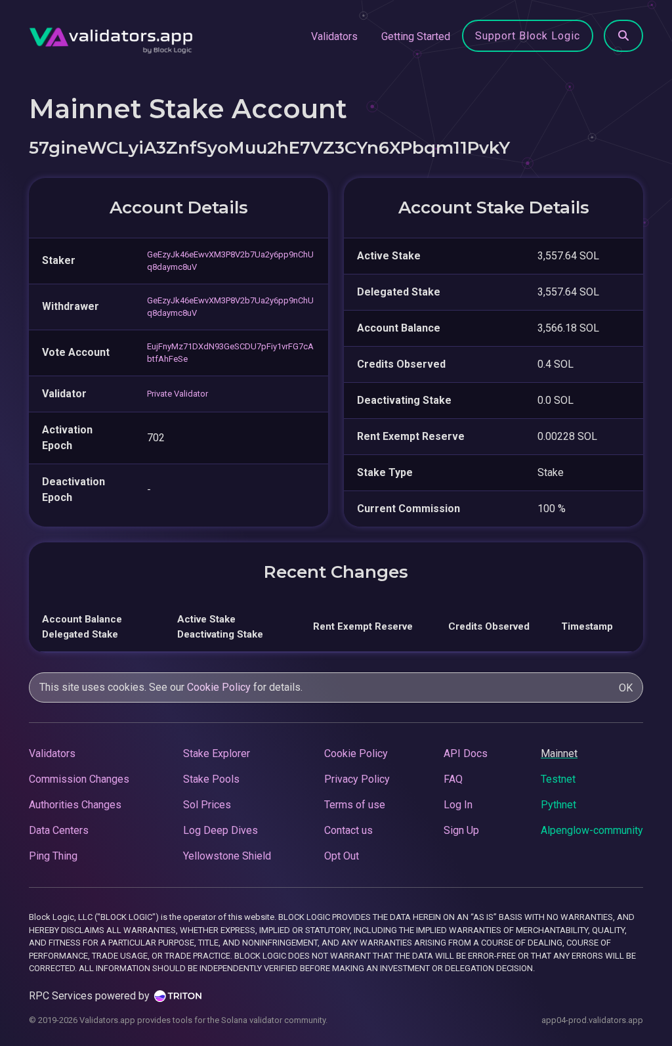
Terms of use (354, 804)
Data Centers (59, 830)
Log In (458, 804)
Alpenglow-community (592, 830)
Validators (334, 36)
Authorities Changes (75, 804)
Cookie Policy (219, 687)
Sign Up (461, 830)
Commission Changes (79, 779)
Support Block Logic (527, 36)
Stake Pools (211, 779)
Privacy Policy (357, 779)
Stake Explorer (216, 753)
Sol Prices (207, 804)
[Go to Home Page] (111, 36)
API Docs (466, 753)
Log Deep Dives (220, 830)
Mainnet (559, 753)
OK (626, 688)
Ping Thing (53, 856)
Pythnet (558, 804)
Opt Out (341, 856)
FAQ (453, 779)
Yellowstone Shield (227, 856)
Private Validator (177, 394)
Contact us (348, 830)
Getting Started (415, 36)
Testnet (558, 779)
